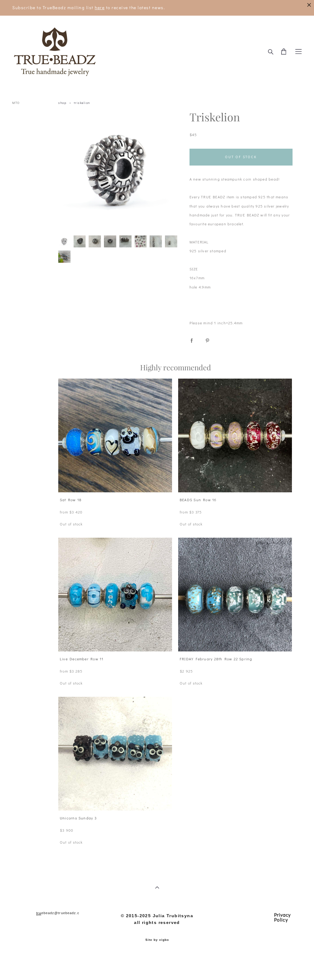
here (100, 7)
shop (62, 103)
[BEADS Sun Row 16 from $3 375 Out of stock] (235, 435)
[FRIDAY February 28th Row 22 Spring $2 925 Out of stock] (235, 594)
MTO (16, 103)
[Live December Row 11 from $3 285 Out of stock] (115, 594)
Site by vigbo (157, 939)
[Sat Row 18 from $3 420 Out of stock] (115, 435)
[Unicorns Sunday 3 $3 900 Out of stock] (115, 754)
